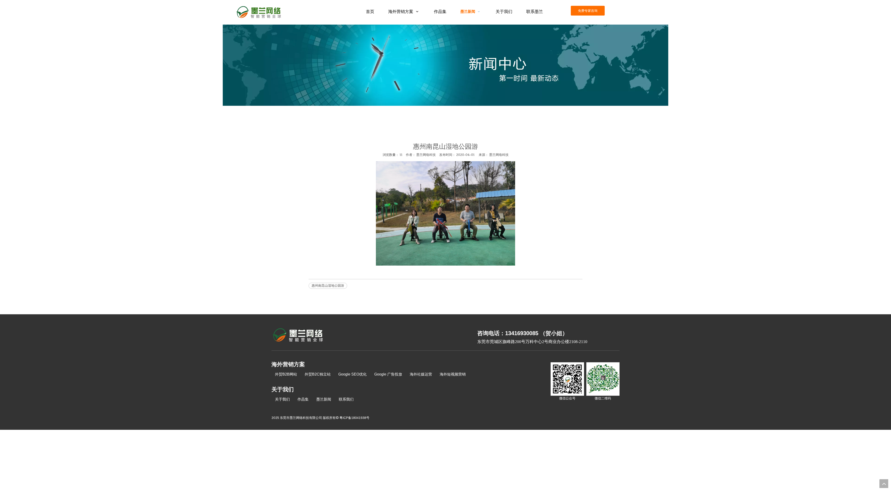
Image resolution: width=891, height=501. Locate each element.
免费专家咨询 (587, 11)
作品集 (303, 399)
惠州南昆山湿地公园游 (328, 285)
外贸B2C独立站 (318, 374)
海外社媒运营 (421, 374)
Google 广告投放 (388, 374)
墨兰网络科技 (499, 155)
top (883, 483)
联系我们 (346, 399)
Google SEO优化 (352, 374)
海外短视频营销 (453, 374)
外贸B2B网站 (286, 374)
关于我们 (282, 399)
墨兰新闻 (323, 399)
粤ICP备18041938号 (354, 418)
